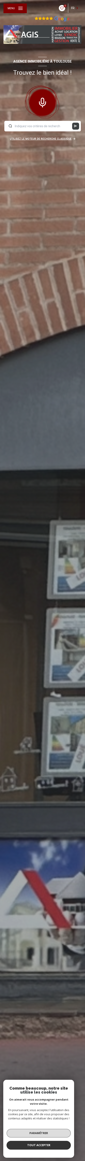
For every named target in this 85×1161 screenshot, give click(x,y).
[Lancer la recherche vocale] (42, 101)
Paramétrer (38, 1133)
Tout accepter (38, 1145)
